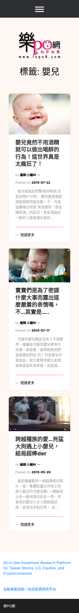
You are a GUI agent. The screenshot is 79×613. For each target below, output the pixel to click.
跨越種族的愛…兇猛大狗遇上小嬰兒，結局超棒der (39, 446)
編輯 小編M (28, 175)
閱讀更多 (26, 235)
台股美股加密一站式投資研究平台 (29, 589)
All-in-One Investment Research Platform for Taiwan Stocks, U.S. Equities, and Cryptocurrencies (37, 567)
